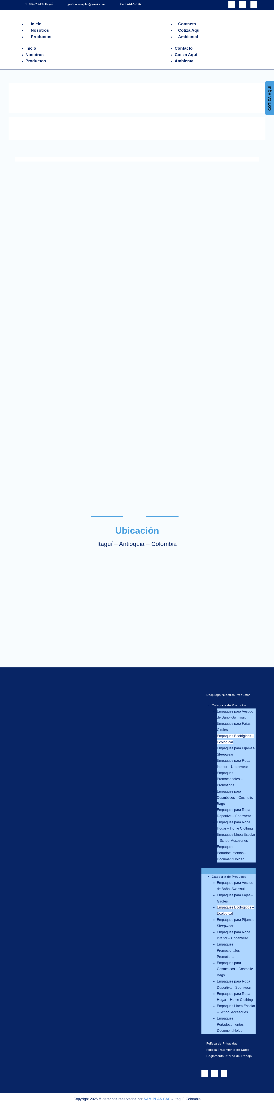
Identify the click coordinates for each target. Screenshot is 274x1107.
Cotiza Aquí (189, 30)
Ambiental (188, 36)
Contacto (187, 24)
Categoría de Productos (229, 705)
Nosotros (40, 30)
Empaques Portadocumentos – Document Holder (231, 853)
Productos (41, 36)
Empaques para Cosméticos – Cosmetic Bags (235, 798)
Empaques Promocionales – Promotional (230, 779)
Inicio (36, 24)
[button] (228, 871)
